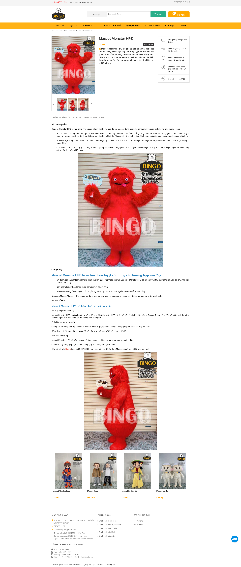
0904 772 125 (59, 526)
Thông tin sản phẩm (61, 117)
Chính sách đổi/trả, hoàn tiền (110, 525)
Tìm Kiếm (158, 14)
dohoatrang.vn (109, 564)
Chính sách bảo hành (107, 532)
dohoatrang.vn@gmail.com (82, 2)
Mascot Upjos (93, 486)
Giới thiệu (139, 525)
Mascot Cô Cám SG (130, 486)
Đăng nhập (178, 2)
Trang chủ (54, 31)
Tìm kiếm (139, 521)
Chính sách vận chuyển (94, 117)
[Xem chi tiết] (82, 499)
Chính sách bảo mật (106, 536)
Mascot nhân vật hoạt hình (68, 31)
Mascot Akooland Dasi (62, 486)
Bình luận (77, 117)
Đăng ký (187, 2)
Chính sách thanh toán (107, 521)
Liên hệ (102, 44)
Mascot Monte (162, 486)
